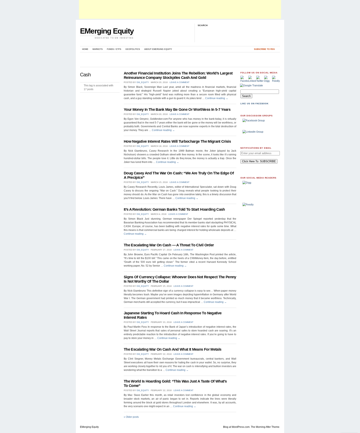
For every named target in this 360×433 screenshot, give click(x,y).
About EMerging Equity (158, 49)
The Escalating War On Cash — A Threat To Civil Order (169, 245)
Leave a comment (179, 82)
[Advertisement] (180, 9)
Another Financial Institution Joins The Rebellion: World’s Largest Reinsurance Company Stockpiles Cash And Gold (178, 75)
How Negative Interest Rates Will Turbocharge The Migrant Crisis (177, 141)
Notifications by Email (255, 148)
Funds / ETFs (114, 49)
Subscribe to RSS (264, 49)
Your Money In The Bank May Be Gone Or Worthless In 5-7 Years (177, 109)
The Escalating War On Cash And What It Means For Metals (172, 349)
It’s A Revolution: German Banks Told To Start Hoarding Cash (174, 209)
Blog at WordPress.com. (236, 426)
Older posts (131, 416)
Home (85, 49)
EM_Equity (143, 82)
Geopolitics (132, 49)
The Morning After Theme (265, 426)
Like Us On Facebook (254, 103)
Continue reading (216, 98)
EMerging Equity (107, 31)
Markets (97, 49)
